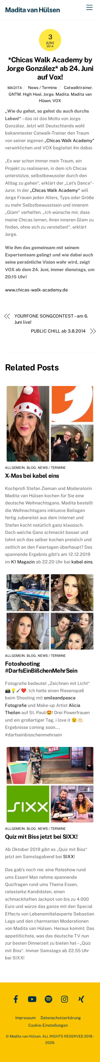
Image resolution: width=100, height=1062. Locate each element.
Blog (31, 468)
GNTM (15, 94)
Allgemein (15, 468)
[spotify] (49, 998)
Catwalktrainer (78, 87)
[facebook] (16, 998)
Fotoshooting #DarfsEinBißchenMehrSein (41, 667)
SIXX (68, 856)
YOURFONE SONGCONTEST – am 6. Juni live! (51, 319)
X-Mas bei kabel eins (32, 475)
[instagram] (66, 998)
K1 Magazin (23, 562)
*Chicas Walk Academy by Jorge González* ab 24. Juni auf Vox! (50, 68)
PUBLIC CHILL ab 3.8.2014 (58, 331)
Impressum (25, 1017)
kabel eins (81, 562)
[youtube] (33, 998)
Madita (15, 88)
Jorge (48, 94)
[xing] (82, 998)
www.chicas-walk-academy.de (36, 290)
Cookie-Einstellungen (48, 1025)
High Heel (32, 94)
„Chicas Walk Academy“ (69, 140)
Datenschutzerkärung (61, 1017)
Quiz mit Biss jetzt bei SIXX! (41, 836)
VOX (56, 100)
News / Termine (42, 87)
